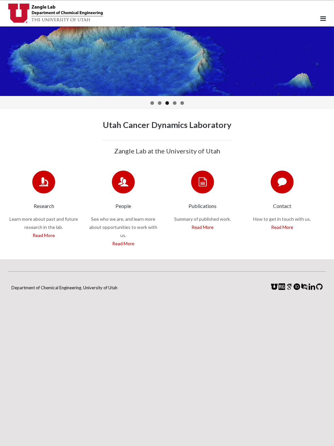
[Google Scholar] (289, 288)
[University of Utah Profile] (274, 288)
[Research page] (43, 181)
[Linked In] (312, 288)
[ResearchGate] (282, 288)
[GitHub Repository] (319, 288)
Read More (44, 235)
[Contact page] (282, 181)
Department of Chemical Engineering (46, 287)
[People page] (123, 181)
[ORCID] (297, 288)
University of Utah (100, 287)
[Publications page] (202, 181)
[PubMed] (304, 288)
